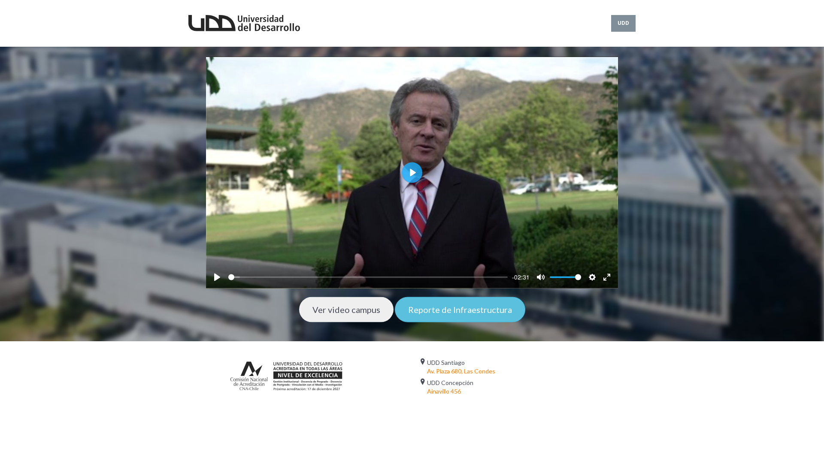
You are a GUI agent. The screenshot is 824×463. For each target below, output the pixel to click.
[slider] (368, 277)
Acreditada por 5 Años (286, 374)
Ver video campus (346, 309)
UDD (623, 23)
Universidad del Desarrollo (244, 23)
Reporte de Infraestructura (460, 309)
